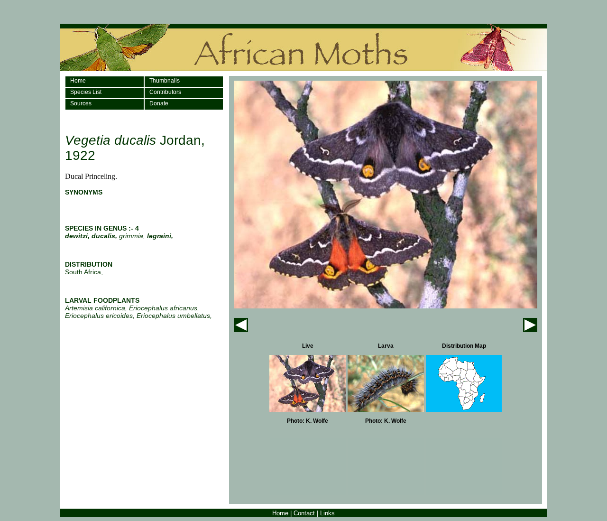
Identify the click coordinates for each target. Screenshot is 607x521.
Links (327, 513)
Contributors (165, 92)
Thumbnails (164, 80)
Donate (158, 103)
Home (78, 80)
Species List (85, 92)
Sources (81, 103)
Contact (304, 513)
